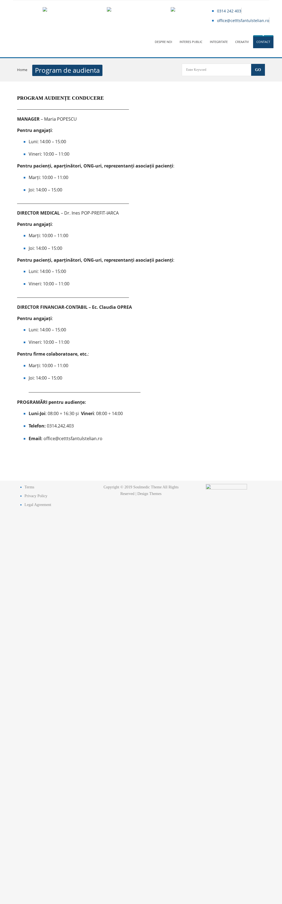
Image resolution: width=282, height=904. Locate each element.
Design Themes (149, 494)
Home (22, 69)
